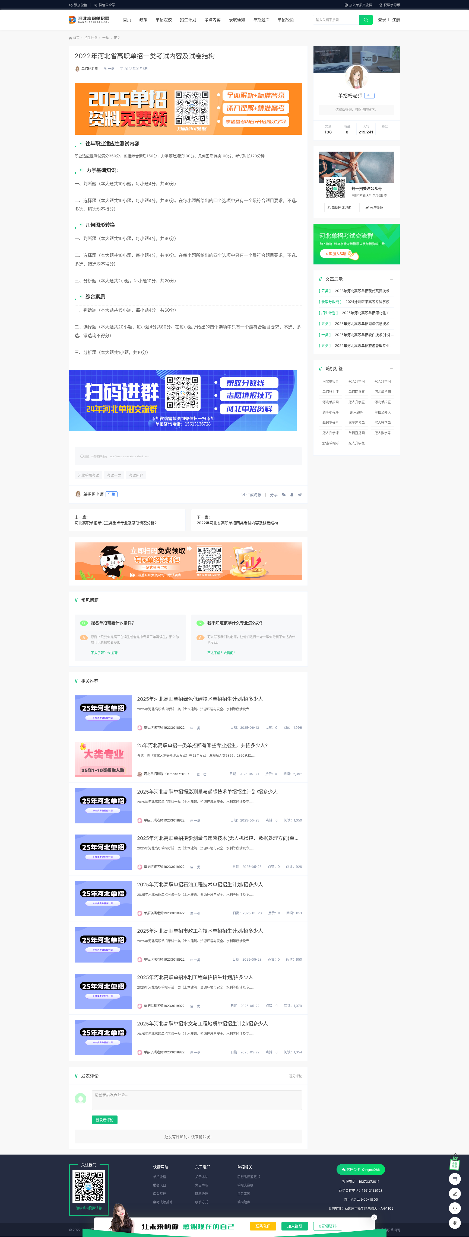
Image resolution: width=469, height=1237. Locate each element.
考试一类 (114, 475)
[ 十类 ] (325, 335)
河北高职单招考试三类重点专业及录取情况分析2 (116, 522)
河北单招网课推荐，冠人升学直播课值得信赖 (330, 403)
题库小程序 (330, 412)
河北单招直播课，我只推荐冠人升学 (383, 403)
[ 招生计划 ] (328, 313)
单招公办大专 (383, 413)
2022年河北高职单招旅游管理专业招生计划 (364, 345)
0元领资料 (328, 1226)
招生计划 (188, 19)
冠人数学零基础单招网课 (383, 434)
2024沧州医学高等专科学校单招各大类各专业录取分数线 (370, 301)
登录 (382, 19)
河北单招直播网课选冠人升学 (330, 382)
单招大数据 (245, 1185)
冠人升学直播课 (356, 403)
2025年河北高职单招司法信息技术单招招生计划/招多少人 (364, 323)
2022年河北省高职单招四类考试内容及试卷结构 (237, 522)
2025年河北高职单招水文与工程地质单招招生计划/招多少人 (202, 1024)
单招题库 (261, 19)
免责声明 (201, 1185)
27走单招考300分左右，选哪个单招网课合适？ (330, 444)
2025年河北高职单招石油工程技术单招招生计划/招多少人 (200, 884)
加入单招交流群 (360, 5)
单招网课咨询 (341, 208)
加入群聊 (294, 1226)
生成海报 (253, 494)
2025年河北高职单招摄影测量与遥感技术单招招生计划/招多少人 (207, 792)
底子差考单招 (356, 424)
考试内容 (212, 19)
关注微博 (376, 208)
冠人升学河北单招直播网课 (383, 382)
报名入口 (159, 1185)
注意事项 (243, 1194)
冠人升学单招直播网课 (383, 424)
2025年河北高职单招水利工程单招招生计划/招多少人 (195, 977)
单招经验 (286, 19)
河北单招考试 (88, 475)
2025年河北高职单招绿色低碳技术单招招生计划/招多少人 (200, 699)
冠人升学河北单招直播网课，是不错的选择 (356, 382)
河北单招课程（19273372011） (167, 774)
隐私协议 (201, 1194)
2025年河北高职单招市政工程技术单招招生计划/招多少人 (200, 931)
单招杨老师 (89, 69)
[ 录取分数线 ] (330, 301)
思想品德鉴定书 (248, 1177)
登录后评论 (104, 1120)
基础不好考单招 (330, 424)
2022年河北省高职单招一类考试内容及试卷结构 (145, 56)
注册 (396, 19)
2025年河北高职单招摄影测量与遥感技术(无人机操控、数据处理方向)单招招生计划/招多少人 (219, 838)
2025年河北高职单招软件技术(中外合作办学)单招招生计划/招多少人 (364, 335)
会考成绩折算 (163, 1202)
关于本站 (201, 1177)
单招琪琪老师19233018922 (164, 727)
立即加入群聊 (336, 253)
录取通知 (237, 19)
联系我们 (263, 1226)
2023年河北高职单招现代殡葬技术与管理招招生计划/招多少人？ (364, 291)
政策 (143, 19)
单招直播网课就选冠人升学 (356, 434)
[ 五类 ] (325, 291)
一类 (105, 38)
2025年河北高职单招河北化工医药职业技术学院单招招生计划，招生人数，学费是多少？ (368, 313)
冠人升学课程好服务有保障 (330, 434)
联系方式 (201, 1202)
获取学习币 (392, 5)
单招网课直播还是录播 (356, 393)
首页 (127, 19)
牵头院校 (159, 1194)
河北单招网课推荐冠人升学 (383, 393)
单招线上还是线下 (330, 393)
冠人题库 (356, 412)
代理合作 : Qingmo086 (363, 1170)
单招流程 (159, 1177)
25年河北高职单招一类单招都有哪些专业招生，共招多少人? (202, 745)
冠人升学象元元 (356, 444)
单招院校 (164, 19)
